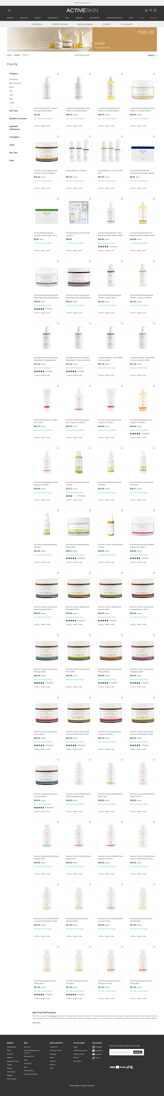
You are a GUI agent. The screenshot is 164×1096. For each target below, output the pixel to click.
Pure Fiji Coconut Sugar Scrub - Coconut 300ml (46, 795)
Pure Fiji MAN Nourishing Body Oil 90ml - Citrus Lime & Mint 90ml (141, 296)
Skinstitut (10, 1054)
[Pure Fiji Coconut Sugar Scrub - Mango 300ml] (111, 650)
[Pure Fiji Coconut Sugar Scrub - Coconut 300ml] (47, 775)
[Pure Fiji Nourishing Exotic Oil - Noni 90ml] (79, 962)
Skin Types (77, 1061)
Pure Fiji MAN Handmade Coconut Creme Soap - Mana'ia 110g (142, 171)
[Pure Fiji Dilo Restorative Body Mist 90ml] (111, 463)
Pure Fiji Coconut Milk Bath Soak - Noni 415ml (110, 795)
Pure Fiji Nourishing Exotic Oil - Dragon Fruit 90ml (109, 982)
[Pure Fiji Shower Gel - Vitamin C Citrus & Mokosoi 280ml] (47, 89)
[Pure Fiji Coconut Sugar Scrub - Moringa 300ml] (47, 650)
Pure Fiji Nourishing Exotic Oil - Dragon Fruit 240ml (141, 421)
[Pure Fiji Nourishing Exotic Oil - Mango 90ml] (47, 962)
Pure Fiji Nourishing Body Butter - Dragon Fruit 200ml (142, 545)
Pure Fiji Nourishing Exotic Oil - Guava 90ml (141, 982)
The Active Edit (126, 24)
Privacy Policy (29, 1070)
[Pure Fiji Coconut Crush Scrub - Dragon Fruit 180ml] (111, 401)
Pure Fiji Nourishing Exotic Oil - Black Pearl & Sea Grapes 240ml (142, 234)
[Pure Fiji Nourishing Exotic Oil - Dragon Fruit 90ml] (111, 962)
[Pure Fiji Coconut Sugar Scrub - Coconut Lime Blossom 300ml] (143, 713)
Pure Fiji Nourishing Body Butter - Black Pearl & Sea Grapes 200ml (46, 296)
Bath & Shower (15, 83)
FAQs (52, 1068)
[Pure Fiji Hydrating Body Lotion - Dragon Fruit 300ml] (47, 463)
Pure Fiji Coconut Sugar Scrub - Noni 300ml (78, 670)
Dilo (10, 91)
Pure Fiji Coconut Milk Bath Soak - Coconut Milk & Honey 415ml (142, 857)
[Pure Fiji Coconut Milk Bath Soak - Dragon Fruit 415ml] (111, 837)
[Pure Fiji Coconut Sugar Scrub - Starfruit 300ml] (111, 588)
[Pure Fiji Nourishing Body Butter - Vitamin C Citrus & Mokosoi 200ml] (143, 89)
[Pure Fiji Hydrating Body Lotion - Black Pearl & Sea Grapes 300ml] (111, 214)
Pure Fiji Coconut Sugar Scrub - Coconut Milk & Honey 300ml (78, 732)
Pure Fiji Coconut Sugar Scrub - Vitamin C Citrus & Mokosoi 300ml (46, 171)
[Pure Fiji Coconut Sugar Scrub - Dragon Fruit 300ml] (111, 713)
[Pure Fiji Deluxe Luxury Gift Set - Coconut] (79, 214)
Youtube (98, 1054)
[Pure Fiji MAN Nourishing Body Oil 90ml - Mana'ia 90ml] (111, 276)
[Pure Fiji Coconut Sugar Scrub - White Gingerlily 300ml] (47, 588)
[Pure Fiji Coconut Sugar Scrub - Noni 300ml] (79, 650)
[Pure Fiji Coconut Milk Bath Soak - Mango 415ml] (143, 775)
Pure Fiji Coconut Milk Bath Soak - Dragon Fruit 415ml (110, 857)
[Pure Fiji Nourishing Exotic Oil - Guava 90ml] (143, 962)
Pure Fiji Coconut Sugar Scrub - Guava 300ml (46, 732)
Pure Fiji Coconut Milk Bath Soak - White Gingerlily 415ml (78, 795)
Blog (25, 1067)
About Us (27, 1047)
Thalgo (9, 1065)
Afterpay (53, 1054)
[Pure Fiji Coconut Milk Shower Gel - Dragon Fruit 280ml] (79, 401)
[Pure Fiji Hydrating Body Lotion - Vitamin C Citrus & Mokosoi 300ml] (79, 89)
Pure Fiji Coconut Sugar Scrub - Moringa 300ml (46, 670)
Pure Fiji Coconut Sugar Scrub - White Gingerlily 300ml (46, 608)
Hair (10, 99)
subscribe (137, 1052)
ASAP (9, 1050)
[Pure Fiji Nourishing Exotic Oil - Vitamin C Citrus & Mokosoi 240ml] (111, 89)
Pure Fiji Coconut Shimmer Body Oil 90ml (110, 545)
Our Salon (106, 24)
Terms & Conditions (31, 1074)
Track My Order (79, 1054)
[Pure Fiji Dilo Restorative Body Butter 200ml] (79, 525)
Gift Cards (27, 1063)
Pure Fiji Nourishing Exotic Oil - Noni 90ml (77, 982)
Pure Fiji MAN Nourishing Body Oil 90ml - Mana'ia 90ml (109, 296)
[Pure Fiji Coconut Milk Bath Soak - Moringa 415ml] (47, 837)
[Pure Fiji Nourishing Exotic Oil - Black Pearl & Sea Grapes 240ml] (143, 214)
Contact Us (54, 1047)
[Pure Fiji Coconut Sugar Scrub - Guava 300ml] (47, 713)
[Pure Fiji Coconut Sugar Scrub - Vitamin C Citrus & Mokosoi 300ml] (47, 151)
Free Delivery (37, 24)
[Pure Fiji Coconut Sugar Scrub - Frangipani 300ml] (143, 650)
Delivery (53, 1061)
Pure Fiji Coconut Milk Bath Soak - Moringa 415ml (46, 857)
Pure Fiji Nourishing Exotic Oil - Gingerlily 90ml (77, 919)
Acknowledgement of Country (32, 1051)
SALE (142, 18)
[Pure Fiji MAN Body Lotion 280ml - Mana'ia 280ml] (111, 339)
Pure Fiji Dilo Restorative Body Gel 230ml (141, 483)
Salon (26, 1060)
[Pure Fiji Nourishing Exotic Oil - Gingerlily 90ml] (79, 899)
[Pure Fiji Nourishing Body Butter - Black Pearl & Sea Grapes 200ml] (47, 276)
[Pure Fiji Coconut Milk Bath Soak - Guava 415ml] (79, 837)
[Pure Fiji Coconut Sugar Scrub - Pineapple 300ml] (79, 588)
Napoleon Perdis (13, 1061)
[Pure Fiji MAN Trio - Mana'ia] (79, 151)
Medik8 (9, 1075)
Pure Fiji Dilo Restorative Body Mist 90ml (109, 483)
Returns (52, 1065)
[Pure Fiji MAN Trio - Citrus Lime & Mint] (111, 151)
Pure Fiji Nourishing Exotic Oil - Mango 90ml (45, 982)
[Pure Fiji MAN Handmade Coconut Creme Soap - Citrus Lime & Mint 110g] (47, 214)
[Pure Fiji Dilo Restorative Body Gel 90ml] (47, 525)
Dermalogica (11, 1047)
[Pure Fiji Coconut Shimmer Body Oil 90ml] (111, 525)
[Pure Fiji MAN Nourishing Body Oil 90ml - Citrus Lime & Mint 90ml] (143, 276)
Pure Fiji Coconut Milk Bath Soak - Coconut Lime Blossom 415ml (46, 919)
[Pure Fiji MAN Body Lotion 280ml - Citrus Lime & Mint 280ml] (143, 339)
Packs (11, 102)
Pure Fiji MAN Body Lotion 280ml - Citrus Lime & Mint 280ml (142, 358)
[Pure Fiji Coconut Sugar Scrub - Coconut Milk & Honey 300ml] (79, 713)
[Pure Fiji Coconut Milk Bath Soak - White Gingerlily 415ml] (79, 775)
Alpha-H (9, 1057)
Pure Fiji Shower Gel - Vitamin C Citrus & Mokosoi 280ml (46, 109)
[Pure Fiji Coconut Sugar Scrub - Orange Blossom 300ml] (143, 588)
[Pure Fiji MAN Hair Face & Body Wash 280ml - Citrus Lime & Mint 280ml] (79, 339)
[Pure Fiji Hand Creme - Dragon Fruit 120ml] (47, 401)
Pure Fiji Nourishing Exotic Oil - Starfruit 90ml (141, 919)
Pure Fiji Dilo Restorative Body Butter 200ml (77, 545)
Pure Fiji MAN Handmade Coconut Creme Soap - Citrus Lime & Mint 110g (45, 234)
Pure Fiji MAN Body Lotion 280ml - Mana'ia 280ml (110, 358)
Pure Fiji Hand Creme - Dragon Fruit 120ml (45, 421)
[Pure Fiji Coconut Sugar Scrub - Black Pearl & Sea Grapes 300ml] (79, 276)
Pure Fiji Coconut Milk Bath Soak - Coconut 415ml (110, 919)
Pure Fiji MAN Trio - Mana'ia (76, 170)
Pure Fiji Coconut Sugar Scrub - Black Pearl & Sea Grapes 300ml (78, 296)
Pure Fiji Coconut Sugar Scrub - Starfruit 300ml (110, 608)
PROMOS (153, 18)
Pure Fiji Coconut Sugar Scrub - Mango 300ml (110, 670)
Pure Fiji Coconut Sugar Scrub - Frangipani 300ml (142, 670)
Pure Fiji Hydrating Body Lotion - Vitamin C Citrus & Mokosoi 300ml (78, 109)
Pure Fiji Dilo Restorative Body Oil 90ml (77, 483)
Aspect (9, 1068)
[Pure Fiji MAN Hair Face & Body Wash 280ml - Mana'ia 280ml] (47, 339)
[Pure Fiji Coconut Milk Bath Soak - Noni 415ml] (111, 775)
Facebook (99, 1050)
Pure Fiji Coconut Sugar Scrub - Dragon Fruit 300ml (110, 732)
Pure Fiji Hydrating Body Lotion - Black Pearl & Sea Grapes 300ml (110, 234)
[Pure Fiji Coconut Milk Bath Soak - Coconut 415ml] (111, 899)
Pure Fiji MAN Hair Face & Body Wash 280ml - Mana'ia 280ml (46, 358)
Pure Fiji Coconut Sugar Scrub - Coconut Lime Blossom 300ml (142, 732)
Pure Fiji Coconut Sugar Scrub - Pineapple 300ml (78, 608)
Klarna (52, 1057)
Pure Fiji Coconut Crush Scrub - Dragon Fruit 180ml (110, 421)
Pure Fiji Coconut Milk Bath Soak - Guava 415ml (78, 857)
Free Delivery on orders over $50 (82, 3)
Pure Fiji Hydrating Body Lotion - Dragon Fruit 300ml (46, 483)
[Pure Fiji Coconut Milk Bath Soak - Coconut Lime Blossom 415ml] (47, 899)
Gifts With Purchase (59, 24)
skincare (54, 1016)
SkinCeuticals (11, 1079)
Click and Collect (56, 1050)
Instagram (98, 1047)
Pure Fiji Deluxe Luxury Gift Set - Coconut (78, 234)
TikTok (97, 1058)
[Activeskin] (82, 10)
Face (11, 95)
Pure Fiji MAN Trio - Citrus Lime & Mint (110, 171)
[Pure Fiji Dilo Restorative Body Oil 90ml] (79, 463)
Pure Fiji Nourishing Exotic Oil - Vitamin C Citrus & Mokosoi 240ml (109, 109)
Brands (17, 55)
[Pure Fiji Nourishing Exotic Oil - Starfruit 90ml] (143, 899)
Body (11, 87)
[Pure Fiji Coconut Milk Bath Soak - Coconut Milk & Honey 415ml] (143, 837)
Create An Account (80, 1050)
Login (75, 1047)
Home (9, 55)
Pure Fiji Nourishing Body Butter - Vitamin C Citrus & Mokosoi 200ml (142, 109)
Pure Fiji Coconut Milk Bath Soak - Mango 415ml (142, 795)
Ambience (13, 79)
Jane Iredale (11, 1072)
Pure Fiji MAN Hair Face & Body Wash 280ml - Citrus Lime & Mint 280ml (78, 358)
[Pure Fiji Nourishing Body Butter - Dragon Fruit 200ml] (143, 525)
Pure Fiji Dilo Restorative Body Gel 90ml (45, 545)
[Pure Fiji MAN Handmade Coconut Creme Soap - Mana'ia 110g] (143, 151)
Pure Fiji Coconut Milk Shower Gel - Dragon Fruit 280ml (77, 421)
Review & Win (29, 1056)
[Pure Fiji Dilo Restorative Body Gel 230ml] (143, 463)
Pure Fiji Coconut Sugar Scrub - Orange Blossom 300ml (142, 608)
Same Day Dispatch (85, 24)
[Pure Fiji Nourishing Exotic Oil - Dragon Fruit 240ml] (143, 401)
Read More (36, 1022)
